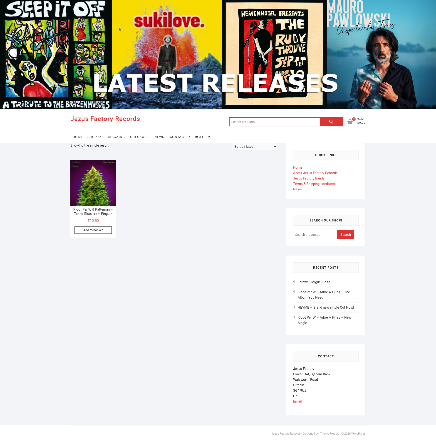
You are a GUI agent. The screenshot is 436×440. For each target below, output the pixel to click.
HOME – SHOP (85, 137)
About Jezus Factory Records (315, 173)
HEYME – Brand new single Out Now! (326, 307)
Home (297, 167)
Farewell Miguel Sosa (314, 282)
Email (297, 401)
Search (331, 121)
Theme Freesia (329, 433)
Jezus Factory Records (105, 119)
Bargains (116, 137)
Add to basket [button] (93, 230)
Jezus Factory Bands (309, 178)
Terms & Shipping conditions (315, 184)
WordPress (358, 433)
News (159, 137)
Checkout (139, 137)
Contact (178, 137)
